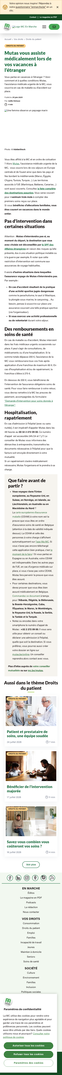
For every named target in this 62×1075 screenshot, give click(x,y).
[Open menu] (44, 27)
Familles (31, 938)
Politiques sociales (31, 992)
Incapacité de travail (31, 942)
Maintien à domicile (31, 952)
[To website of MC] (7, 26)
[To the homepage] (24, 27)
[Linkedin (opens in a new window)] (18, 878)
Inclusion (31, 987)
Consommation (31, 923)
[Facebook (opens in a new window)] (10, 878)
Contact (33, 17)
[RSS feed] (52, 878)
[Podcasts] (35, 878)
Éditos (31, 893)
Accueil (8, 39)
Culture (31, 973)
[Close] (57, 7)
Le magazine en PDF (48, 17)
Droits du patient (33, 39)
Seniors (31, 957)
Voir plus (31, 864)
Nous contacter (31, 912)
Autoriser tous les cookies (28, 1046)
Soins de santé (31, 962)
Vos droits (18, 39)
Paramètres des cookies (28, 1063)
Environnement (31, 978)
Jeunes (31, 947)
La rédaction (31, 907)
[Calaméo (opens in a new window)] (44, 878)
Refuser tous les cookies (28, 1054)
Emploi (31, 933)
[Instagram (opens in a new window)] (27, 878)
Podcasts (31, 902)
